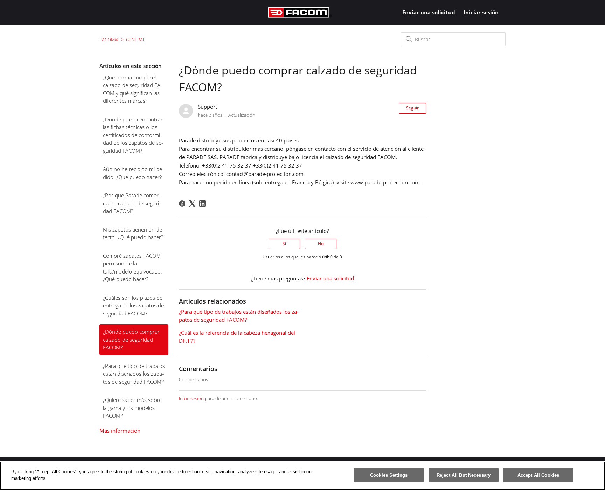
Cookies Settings (389, 475)
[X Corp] (192, 203)
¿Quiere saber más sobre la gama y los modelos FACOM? (132, 407)
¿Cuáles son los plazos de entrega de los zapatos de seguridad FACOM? (133, 305)
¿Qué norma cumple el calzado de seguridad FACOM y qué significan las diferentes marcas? (132, 89)
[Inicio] (300, 12)
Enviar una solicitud (428, 12)
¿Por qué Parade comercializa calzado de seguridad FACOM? (132, 203)
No (321, 244)
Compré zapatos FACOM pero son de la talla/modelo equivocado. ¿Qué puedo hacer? (132, 267)
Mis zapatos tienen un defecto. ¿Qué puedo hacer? (133, 233)
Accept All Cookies (538, 475)
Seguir (412, 108)
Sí (284, 244)
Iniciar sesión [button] (481, 12)
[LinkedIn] (202, 203)
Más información (119, 430)
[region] (302, 475)
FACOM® (109, 39)
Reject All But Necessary (464, 475)
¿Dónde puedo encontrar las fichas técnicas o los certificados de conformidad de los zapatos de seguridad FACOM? (133, 135)
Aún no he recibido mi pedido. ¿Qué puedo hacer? (133, 172)
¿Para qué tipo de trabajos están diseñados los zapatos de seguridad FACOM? (134, 373)
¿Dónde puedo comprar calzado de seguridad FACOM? (131, 339)
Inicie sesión (191, 398)
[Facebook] (182, 203)
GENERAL (135, 39)
